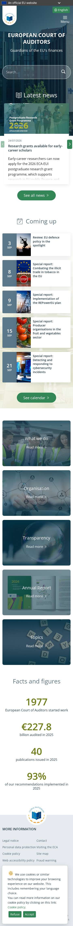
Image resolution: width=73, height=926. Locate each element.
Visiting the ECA (47, 847)
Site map (42, 854)
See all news (34, 195)
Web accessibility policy (18, 860)
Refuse (15, 914)
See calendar (34, 397)
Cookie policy (11, 854)
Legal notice (10, 841)
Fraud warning (46, 860)
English (63, 10)
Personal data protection (19, 847)
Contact (41, 841)
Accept (29, 914)
